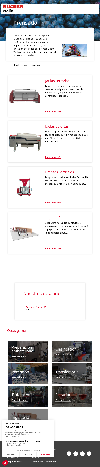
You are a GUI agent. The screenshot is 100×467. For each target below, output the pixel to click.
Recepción (20, 371)
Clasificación (66, 349)
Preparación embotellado (22, 349)
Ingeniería (53, 217)
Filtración (63, 394)
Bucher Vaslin (21, 64)
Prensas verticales (59, 172)
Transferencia (67, 371)
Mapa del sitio (14, 461)
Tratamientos (23, 394)
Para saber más (53, 111)
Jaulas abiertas (57, 126)
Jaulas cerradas (57, 80)
